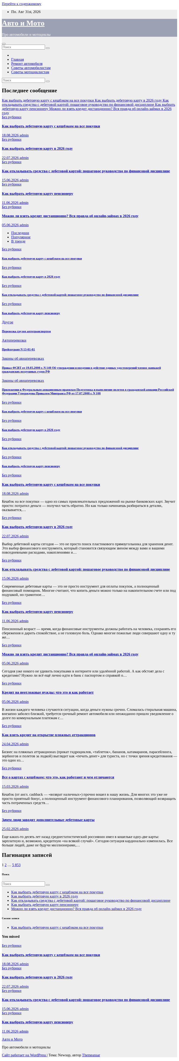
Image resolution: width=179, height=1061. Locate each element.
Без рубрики (11, 117)
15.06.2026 (11, 180)
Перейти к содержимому (21, 4)
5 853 (16, 865)
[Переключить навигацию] (4, 43)
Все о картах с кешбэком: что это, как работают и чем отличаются (58, 777)
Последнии (20, 233)
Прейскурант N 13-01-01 (18, 349)
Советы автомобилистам (31, 68)
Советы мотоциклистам (30, 72)
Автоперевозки (14, 340)
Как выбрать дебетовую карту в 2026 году (37, 148)
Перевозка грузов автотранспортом (26, 331)
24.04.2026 (11, 744)
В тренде (18, 241)
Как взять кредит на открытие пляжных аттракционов (49, 735)
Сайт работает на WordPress (24, 1055)
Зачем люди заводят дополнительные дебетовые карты (48, 820)
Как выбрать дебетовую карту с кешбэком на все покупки (51, 126)
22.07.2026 (11, 158)
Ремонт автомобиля (26, 64)
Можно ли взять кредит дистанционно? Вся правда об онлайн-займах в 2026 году (70, 216)
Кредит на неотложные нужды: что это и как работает (48, 692)
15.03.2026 (11, 786)
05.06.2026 (11, 225)
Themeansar (91, 1055)
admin (24, 135)
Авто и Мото (23, 23)
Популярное (21, 237)
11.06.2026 (10, 203)
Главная (17, 59)
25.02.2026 (11, 829)
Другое (7, 322)
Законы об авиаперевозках (23, 358)
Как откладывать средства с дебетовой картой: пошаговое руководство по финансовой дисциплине (86, 171)
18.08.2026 (11, 135)
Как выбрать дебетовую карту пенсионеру (37, 194)
